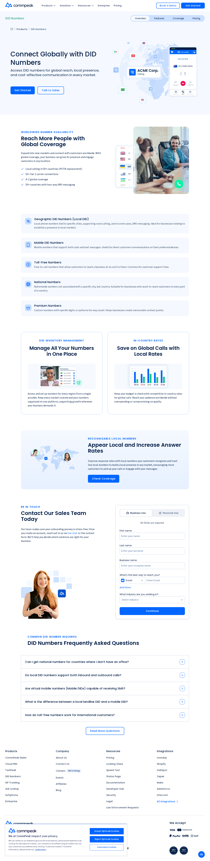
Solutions (65, 5)
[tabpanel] (152, 572)
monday (162, 758)
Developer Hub (115, 789)
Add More (125, 587)
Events (59, 778)
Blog (58, 790)
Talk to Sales (51, 90)
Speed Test (113, 770)
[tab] (136, 513)
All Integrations (166, 801)
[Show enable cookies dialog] (201, 854)
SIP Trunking (12, 782)
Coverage (178, 18)
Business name (128, 560)
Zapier (160, 776)
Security (111, 795)
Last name (126, 545)
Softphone (11, 795)
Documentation (115, 782)
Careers (68, 770)
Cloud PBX (11, 764)
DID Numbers (13, 776)
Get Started (193, 5)
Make (160, 782)
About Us (61, 758)
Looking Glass (114, 764)
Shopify (161, 764)
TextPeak (10, 770)
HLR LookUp (12, 789)
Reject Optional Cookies (107, 839)
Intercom (162, 795)
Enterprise (104, 5)
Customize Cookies (106, 847)
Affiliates (61, 784)
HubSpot (162, 770)
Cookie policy (40, 849)
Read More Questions (105, 731)
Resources (84, 5)
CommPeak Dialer (16, 758)
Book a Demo (168, 5)
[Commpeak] (19, 5)
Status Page (113, 776)
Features (159, 18)
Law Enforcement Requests (122, 807)
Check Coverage (103, 479)
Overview (140, 18)
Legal (109, 801)
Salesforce (163, 789)
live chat (72, 533)
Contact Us (62, 764)
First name (126, 530)
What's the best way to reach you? (140, 575)
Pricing (118, 5)
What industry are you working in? (139, 594)
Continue (152, 611)
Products (47, 5)
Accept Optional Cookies (106, 831)
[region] (66, 840)
